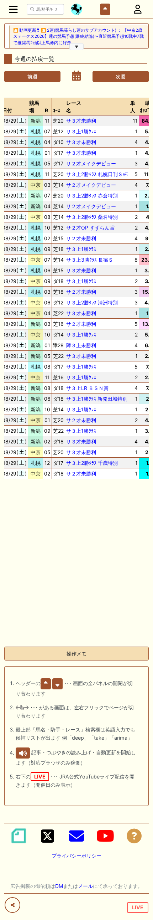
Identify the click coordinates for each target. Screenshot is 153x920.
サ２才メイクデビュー (91, 163)
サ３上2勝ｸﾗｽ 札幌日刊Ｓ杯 (97, 174)
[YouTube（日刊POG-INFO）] (105, 835)
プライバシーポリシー (76, 856)
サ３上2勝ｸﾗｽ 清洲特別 (92, 302)
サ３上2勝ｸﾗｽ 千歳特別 (92, 463)
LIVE (137, 907)
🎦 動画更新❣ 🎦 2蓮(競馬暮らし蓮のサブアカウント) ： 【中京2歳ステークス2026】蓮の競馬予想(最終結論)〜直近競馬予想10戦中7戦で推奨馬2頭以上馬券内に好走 (78, 36)
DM (59, 886)
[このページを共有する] (12, 905)
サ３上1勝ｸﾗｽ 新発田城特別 (96, 399)
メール (85, 886)
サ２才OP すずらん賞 (90, 228)
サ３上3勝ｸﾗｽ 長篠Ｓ (89, 260)
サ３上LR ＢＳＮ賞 (87, 388)
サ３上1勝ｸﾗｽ (81, 131)
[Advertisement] (76, 564)
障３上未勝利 (81, 345)
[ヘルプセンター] (134, 835)
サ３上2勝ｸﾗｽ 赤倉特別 (92, 195)
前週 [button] (32, 76)
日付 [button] (7, 110)
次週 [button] (121, 76)
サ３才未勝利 (81, 121)
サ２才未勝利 (81, 238)
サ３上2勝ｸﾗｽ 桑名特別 (92, 217)
